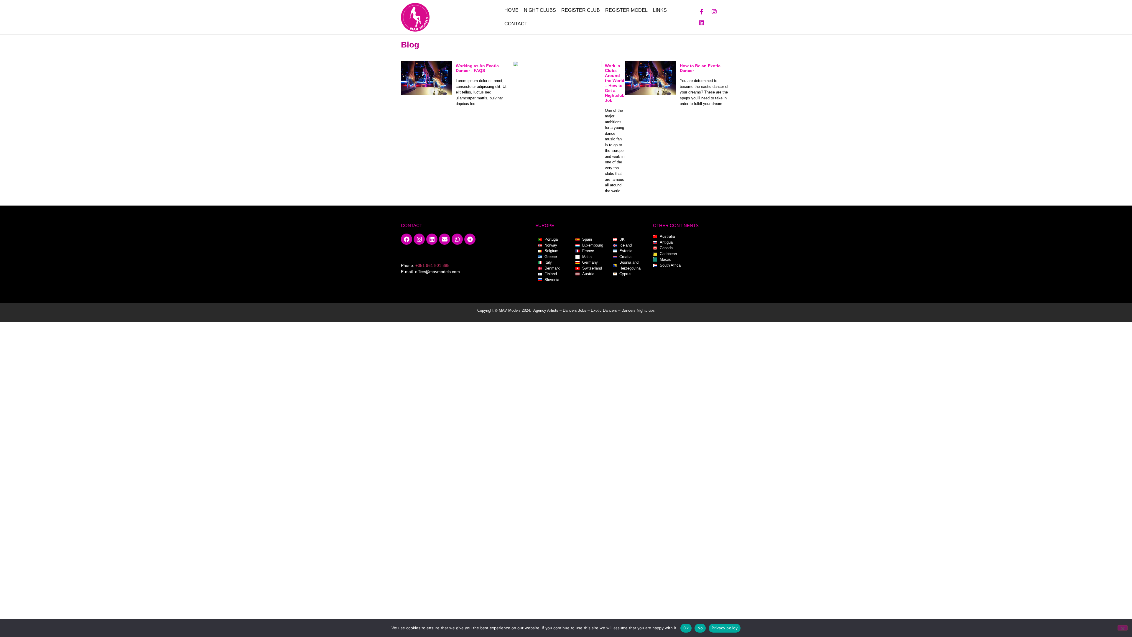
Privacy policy (725, 627)
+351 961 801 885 (432, 265)
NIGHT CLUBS (540, 10)
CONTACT (515, 23)
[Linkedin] (701, 22)
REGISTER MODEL (626, 10)
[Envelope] (444, 239)
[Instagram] (714, 11)
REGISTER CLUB (580, 10)
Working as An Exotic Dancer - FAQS (477, 68)
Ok (686, 627)
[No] (1123, 628)
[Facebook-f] (701, 11)
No (700, 627)
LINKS (660, 10)
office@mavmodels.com (437, 271)
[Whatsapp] (457, 239)
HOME (511, 10)
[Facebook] (406, 239)
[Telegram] (469, 239)
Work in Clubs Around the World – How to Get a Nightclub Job (615, 83)
